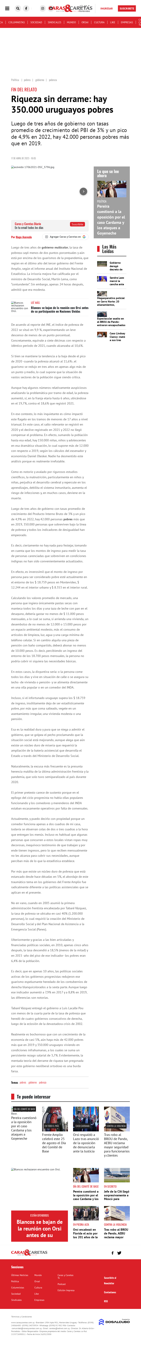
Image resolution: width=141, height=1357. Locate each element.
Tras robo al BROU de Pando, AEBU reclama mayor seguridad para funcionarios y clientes (116, 1145)
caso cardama (83, 1126)
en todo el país (52, 1126)
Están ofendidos (39, 1215)
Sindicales (54, 22)
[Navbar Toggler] (9, 8)
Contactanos (110, 1292)
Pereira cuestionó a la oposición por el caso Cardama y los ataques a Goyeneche (111, 220)
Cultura (99, 22)
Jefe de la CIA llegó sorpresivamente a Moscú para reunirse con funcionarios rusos (116, 1198)
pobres (23, 1082)
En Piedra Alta (81, 1224)
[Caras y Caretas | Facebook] (26, 8)
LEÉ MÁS (35, 303)
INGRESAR (106, 8)
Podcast (62, 1284)
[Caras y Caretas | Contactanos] (126, 1252)
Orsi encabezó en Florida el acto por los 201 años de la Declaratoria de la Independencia (85, 1237)
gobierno (33, 1082)
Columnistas (16, 22)
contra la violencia (116, 1126)
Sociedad (36, 22)
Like (112, 22)
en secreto (110, 1186)
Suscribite (77, 224)
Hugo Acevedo (24, 237)
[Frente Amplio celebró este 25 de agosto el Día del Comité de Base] (55, 1130)
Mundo (71, 22)
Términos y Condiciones (21, 1316)
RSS (106, 1301)
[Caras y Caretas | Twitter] (119, 1253)
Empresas (127, 22)
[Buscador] (18, 8)
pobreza (42, 1082)
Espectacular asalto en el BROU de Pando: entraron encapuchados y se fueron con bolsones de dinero (111, 325)
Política (15, 1281)
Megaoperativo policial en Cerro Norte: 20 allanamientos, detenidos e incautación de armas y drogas (111, 304)
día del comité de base (24, 1109)
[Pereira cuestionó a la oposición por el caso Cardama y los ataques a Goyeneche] (24, 1113)
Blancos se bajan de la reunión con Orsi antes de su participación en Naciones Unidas (60, 309)
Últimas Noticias (19, 1275)
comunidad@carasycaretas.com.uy (27, 1328)
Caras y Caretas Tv (65, 1276)
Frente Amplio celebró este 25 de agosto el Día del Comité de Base (54, 1142)
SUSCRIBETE (127, 8)
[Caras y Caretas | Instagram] (42, 8)
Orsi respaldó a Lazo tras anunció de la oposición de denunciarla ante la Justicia (86, 1142)
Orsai (85, 22)
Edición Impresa (66, 1290)
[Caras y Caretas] (29, 1255)
